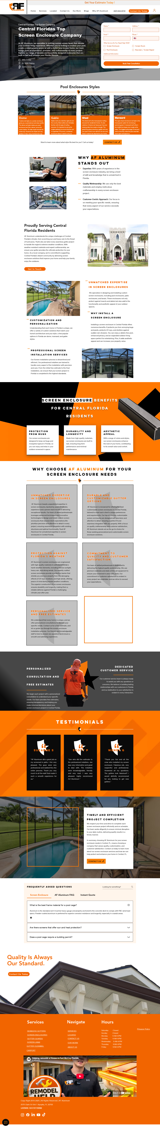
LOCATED (72, 1035)
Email (106, 34)
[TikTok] (44, 1115)
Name (106, 26)
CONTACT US (73, 1038)
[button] (43, 11)
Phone (135, 34)
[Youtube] (38, 1115)
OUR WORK (73, 1043)
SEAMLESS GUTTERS (36, 1031)
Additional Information (111, 54)
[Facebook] (28, 1115)
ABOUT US (72, 1047)
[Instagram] (22, 1115)
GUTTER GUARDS (35, 1038)
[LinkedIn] (33, 1115)
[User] (154, 10)
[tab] (39, 895)
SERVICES (72, 1031)
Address (135, 26)
